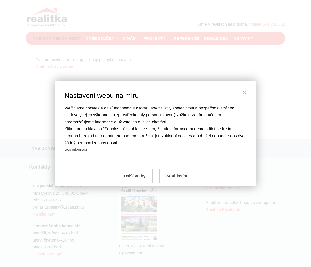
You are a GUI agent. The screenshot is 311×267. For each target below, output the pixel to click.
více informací (75, 149)
